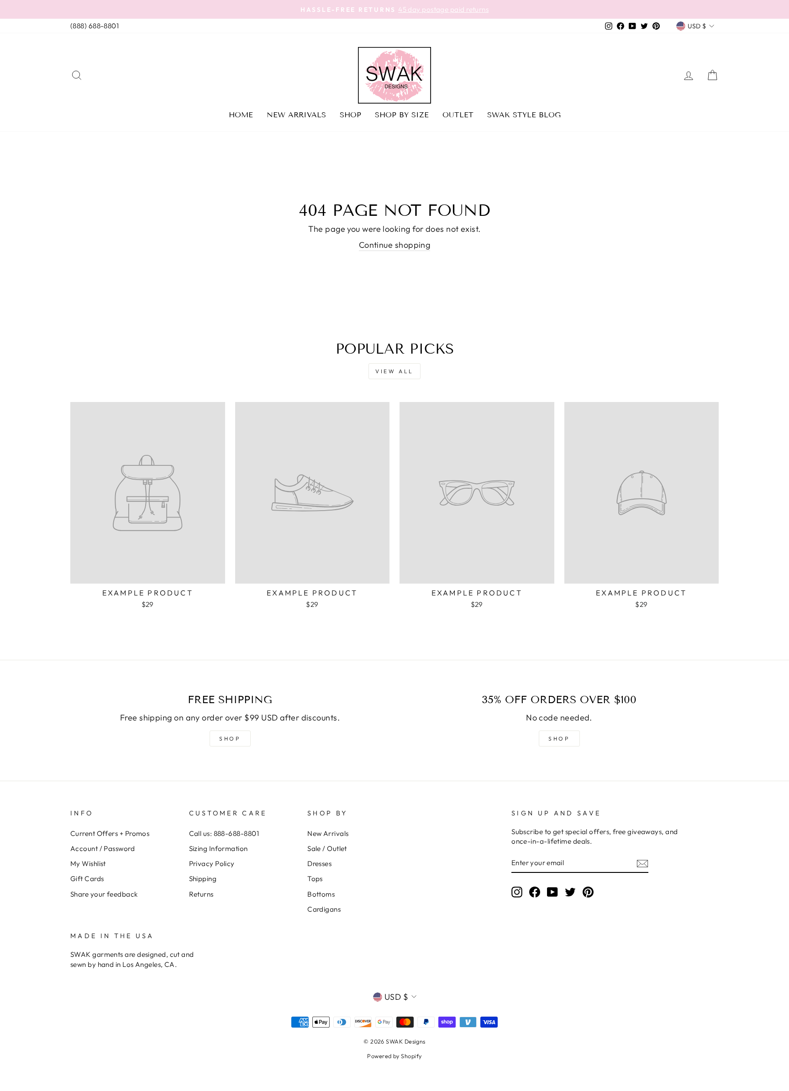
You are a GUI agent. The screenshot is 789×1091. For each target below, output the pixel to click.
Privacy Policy (212, 863)
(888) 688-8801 (94, 25)
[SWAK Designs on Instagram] (516, 892)
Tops (315, 878)
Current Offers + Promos (109, 833)
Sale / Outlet (327, 848)
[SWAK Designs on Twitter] (570, 892)
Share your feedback (104, 894)
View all (394, 371)
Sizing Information (218, 848)
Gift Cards (87, 878)
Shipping (203, 878)
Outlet (457, 114)
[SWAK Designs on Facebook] (534, 892)
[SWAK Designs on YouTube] (552, 892)
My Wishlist (88, 863)
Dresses (319, 863)
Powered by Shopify (394, 1056)
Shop (350, 114)
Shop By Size (402, 114)
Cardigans (324, 909)
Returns (201, 894)
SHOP (229, 738)
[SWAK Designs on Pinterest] (588, 892)
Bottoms (321, 894)
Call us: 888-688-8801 (224, 833)
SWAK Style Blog (524, 114)
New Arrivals (296, 114)
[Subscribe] (642, 863)
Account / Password (102, 848)
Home (241, 114)
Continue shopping (395, 245)
